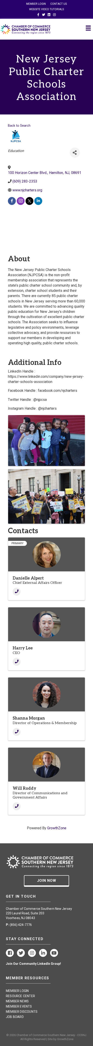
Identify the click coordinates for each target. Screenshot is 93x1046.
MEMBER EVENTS (19, 1006)
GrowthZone (56, 828)
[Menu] (88, 28)
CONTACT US (58, 3)
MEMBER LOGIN (36, 3)
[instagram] (21, 201)
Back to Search (19, 126)
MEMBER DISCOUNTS (21, 1011)
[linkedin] (38, 201)
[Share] (75, 152)
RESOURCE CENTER (20, 996)
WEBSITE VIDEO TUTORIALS (46, 9)
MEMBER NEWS (17, 1001)
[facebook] (12, 201)
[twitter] (29, 201)
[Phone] (17, 592)
